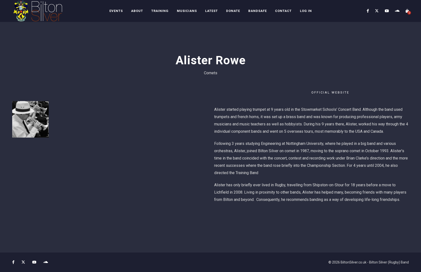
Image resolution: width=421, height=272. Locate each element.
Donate (233, 11)
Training (160, 11)
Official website (330, 92)
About (137, 11)
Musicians (187, 11)
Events (116, 11)
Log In (306, 11)
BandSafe (257, 11)
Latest (211, 11)
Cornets (210, 73)
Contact (283, 11)
